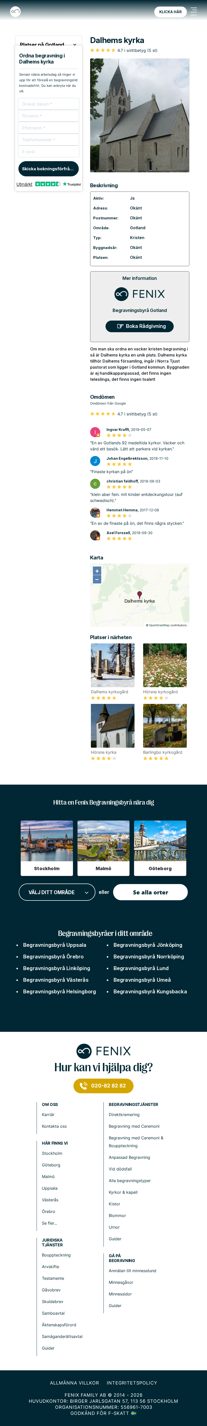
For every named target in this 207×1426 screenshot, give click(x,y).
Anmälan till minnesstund (132, 1270)
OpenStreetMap (159, 625)
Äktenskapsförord (59, 1324)
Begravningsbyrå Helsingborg (59, 992)
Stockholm (52, 1153)
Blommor (117, 1215)
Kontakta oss (54, 1126)
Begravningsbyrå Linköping (56, 968)
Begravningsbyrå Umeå (142, 980)
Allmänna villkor (74, 1383)
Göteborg (51, 1164)
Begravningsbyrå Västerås (56, 980)
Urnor (114, 1227)
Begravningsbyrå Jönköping (148, 945)
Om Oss (50, 1104)
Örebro (48, 1211)
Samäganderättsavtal (62, 1336)
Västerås (50, 1199)
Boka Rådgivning (146, 326)
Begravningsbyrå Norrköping (149, 957)
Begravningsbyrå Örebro (53, 957)
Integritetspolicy (132, 1383)
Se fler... (49, 1223)
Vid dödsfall (120, 1168)
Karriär (48, 1114)
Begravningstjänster (133, 1104)
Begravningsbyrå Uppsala (55, 945)
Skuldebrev (52, 1301)
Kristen (137, 237)
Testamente (53, 1278)
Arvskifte (50, 1266)
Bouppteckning (56, 1254)
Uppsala (50, 1188)
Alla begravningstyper (130, 1180)
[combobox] (57, 892)
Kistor (114, 1203)
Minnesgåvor (121, 1282)
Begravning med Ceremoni (134, 1126)
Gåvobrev (51, 1289)
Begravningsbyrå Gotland (140, 310)
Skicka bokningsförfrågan (50, 168)
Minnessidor (120, 1293)
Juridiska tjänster (52, 1242)
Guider (115, 1238)
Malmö (48, 1176)
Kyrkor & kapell (123, 1192)
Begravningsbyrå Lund (141, 968)
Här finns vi (55, 1143)
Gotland (137, 227)
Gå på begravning (122, 1258)
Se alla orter (150, 892)
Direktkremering (124, 1114)
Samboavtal (53, 1313)
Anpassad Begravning (129, 1157)
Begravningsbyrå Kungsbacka (150, 992)
